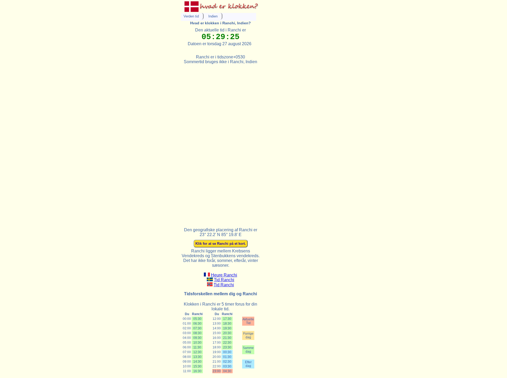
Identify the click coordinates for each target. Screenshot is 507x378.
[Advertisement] (220, 143)
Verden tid (191, 16)
